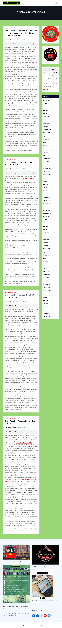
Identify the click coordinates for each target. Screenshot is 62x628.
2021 (31, 15)
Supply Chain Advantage (10, 28)
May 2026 (45, 110)
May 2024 (45, 187)
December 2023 (47, 203)
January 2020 (46, 316)
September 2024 (47, 174)
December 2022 (47, 242)
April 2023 (45, 229)
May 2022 (45, 265)
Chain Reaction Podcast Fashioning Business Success (20, 163)
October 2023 (46, 210)
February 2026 (46, 120)
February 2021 (46, 313)
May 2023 (45, 226)
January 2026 (46, 123)
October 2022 (46, 249)
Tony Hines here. (28, 53)
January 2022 (46, 278)
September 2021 (47, 290)
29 (48, 86)
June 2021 (45, 300)
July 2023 (45, 220)
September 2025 (47, 136)
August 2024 (46, 178)
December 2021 (47, 281)
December (36, 15)
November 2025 (47, 129)
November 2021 (47, 284)
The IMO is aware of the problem (14, 529)
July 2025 (45, 142)
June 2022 (45, 261)
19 (56, 81)
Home (25, 15)
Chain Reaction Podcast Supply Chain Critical (21, 422)
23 (50, 83)
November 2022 (47, 245)
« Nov (44, 89)
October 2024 (46, 171)
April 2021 (45, 307)
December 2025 (47, 126)
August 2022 (46, 255)
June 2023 (45, 223)
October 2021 (46, 287)
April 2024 (45, 191)
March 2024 (46, 194)
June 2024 (45, 184)
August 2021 (46, 294)
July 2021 (45, 297)
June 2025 (45, 145)
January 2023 (46, 239)
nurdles (31, 505)
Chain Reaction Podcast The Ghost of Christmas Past (20, 296)
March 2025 (46, 155)
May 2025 (45, 149)
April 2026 (45, 113)
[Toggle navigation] (56, 3)
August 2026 (46, 100)
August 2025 (46, 139)
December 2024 (47, 165)
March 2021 (46, 310)
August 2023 (46, 216)
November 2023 (47, 207)
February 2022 (46, 274)
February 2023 (46, 236)
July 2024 (45, 181)
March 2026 (46, 116)
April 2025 (45, 152)
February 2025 (46, 158)
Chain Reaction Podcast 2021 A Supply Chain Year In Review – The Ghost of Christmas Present (21, 33)
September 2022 (47, 252)
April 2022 (45, 268)
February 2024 (46, 197)
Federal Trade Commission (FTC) (24, 443)
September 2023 (47, 213)
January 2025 (46, 161)
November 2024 (47, 168)
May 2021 (45, 303)
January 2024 (46, 200)
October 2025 (46, 132)
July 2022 (45, 258)
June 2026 (45, 107)
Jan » (48, 89)
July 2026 (45, 103)
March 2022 (46, 271)
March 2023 (46, 232)
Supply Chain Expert (10, 40)
